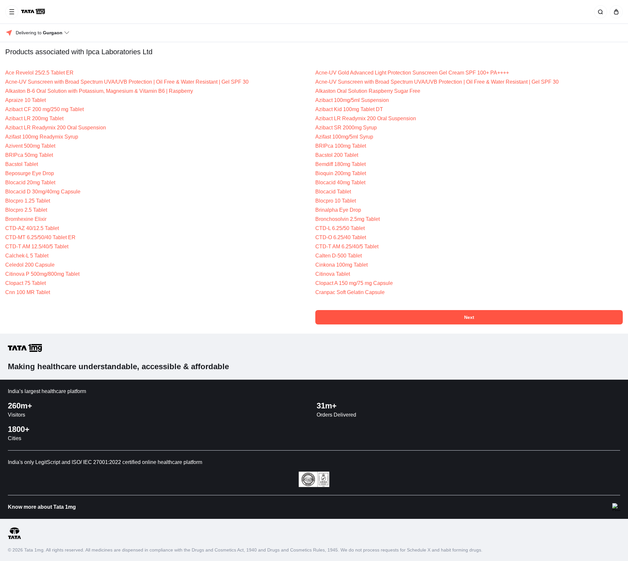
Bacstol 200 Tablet (336, 155)
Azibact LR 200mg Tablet (34, 118)
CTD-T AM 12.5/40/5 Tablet (36, 246)
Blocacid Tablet (333, 191)
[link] (33, 12)
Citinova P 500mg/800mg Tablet (42, 274)
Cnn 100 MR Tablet (27, 292)
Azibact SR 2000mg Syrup (346, 127)
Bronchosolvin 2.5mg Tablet (347, 219)
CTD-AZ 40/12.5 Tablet (32, 228)
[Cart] (615, 11)
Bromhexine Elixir (25, 219)
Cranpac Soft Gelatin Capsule (350, 292)
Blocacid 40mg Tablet (340, 182)
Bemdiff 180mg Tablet (340, 164)
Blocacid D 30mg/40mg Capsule (42, 191)
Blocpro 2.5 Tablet (26, 210)
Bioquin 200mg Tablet (340, 173)
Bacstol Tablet (21, 164)
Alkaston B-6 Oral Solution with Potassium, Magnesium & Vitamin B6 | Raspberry (99, 91)
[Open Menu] (11, 11)
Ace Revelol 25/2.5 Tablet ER (39, 72)
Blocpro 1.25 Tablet (27, 201)
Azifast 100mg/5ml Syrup (344, 137)
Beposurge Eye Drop (29, 173)
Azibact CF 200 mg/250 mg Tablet (44, 109)
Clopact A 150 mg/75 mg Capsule (354, 283)
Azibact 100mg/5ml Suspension (352, 100)
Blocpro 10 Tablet (335, 201)
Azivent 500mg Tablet (30, 146)
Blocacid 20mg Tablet (30, 182)
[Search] (599, 11)
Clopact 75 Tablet (25, 283)
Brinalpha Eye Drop (338, 210)
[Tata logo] (14, 538)
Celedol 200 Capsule (30, 265)
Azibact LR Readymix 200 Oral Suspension (365, 118)
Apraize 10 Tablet (25, 100)
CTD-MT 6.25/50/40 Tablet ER (40, 237)
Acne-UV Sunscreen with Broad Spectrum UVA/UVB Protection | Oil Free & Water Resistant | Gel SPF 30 (127, 82)
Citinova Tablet (332, 274)
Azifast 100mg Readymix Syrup (41, 137)
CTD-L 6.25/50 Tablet (340, 228)
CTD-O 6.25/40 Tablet (340, 237)
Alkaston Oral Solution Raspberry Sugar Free (367, 91)
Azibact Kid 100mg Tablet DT (349, 109)
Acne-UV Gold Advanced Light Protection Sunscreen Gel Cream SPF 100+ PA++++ (412, 72)
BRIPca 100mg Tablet (340, 146)
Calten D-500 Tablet (338, 255)
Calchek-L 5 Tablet (26, 255)
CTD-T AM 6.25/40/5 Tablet (346, 246)
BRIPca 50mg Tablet (29, 155)
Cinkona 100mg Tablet (341, 265)
